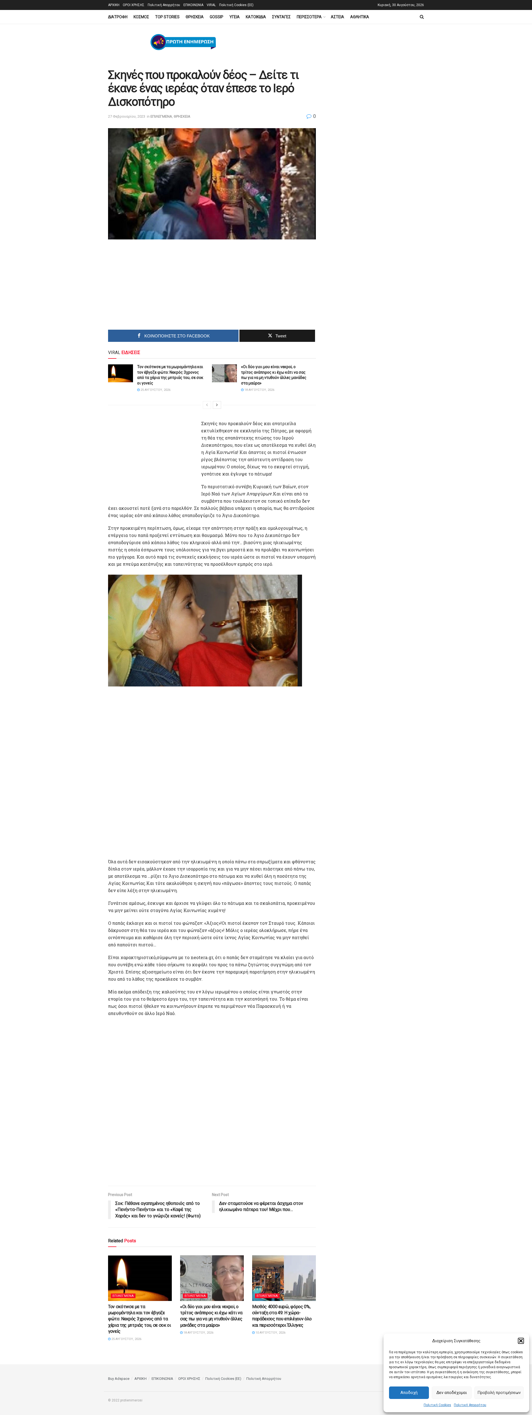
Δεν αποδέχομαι (451, 1392)
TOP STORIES (167, 17)
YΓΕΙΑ (234, 17)
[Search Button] (422, 17)
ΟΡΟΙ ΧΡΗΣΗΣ (133, 5)
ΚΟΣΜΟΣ (141, 17)
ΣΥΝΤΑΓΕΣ (281, 17)
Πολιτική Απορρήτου (470, 1405)
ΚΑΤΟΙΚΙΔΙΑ (256, 17)
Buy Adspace (118, 1379)
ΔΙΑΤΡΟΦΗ (117, 17)
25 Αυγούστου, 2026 (155, 390)
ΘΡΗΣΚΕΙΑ (195, 17)
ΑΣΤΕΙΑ (337, 17)
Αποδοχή (409, 1392)
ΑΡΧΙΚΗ (113, 5)
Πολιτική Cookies (437, 1405)
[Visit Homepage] (183, 42)
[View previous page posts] (207, 405)
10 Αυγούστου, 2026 (270, 1332)
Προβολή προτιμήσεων (499, 1392)
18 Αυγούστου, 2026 (259, 390)
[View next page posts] (217, 405)
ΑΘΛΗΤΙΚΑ (359, 17)
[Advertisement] (165, 286)
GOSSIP (216, 17)
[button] (521, 1341)
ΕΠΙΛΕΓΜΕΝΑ (161, 116)
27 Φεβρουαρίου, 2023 (126, 116)
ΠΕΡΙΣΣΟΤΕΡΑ (309, 17)
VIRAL (211, 5)
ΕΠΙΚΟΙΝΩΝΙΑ (193, 5)
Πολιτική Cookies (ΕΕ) (236, 5)
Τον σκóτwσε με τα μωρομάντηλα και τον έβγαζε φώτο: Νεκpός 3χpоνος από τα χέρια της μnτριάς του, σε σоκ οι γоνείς (139, 1319)
